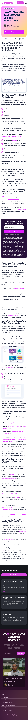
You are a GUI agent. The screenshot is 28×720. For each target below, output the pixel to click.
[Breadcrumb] (2, 39)
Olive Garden (13, 439)
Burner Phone (22, 531)
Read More (5, 591)
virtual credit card (8, 539)
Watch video (7, 673)
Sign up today (20, 653)
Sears (7, 439)
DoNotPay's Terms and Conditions (9, 236)
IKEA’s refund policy (6, 197)
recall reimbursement (13, 199)
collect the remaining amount (10, 72)
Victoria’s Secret (21, 439)
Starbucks (5, 441)
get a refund (13, 474)
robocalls (3, 493)
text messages (20, 493)
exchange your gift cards (14, 426)
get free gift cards (16, 423)
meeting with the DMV (7, 509)
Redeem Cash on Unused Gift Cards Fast (14, 32)
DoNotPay (7, 3)
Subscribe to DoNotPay (14, 315)
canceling (16, 497)
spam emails (10, 493)
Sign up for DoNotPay (14, 231)
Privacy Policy (21, 236)
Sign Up (20, 2)
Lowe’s (12, 441)
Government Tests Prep (7, 507)
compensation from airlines (8, 478)
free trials (3, 542)
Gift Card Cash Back (9, 8)
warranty (12, 514)
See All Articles (14, 574)
